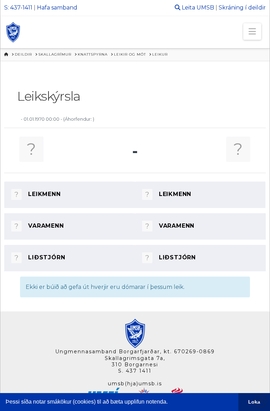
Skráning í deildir (242, 7)
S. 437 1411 (135, 371)
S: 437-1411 (18, 7)
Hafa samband (57, 7)
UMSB (205, 7)
